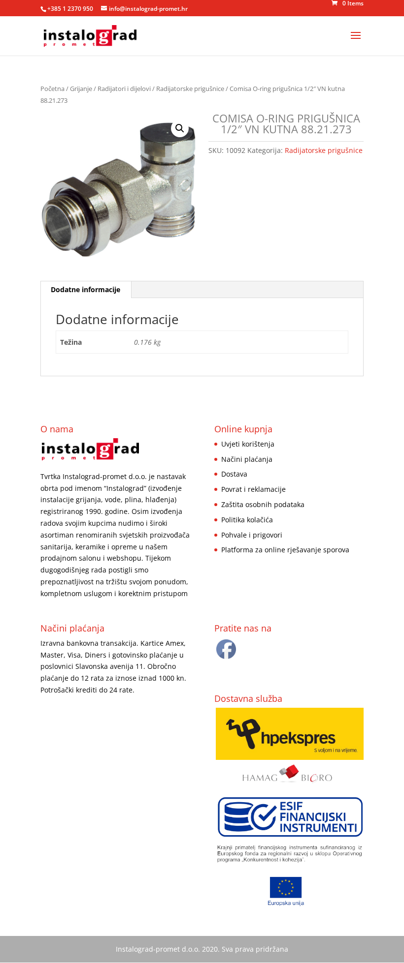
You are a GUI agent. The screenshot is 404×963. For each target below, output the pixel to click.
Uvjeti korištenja (247, 444)
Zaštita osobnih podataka (262, 504)
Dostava (234, 474)
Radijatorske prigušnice (190, 88)
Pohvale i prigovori (251, 535)
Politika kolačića (247, 519)
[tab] (86, 289)
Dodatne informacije (85, 289)
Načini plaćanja (246, 459)
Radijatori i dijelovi (124, 88)
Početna (52, 88)
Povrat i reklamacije (253, 489)
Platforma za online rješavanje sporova (285, 549)
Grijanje (81, 88)
